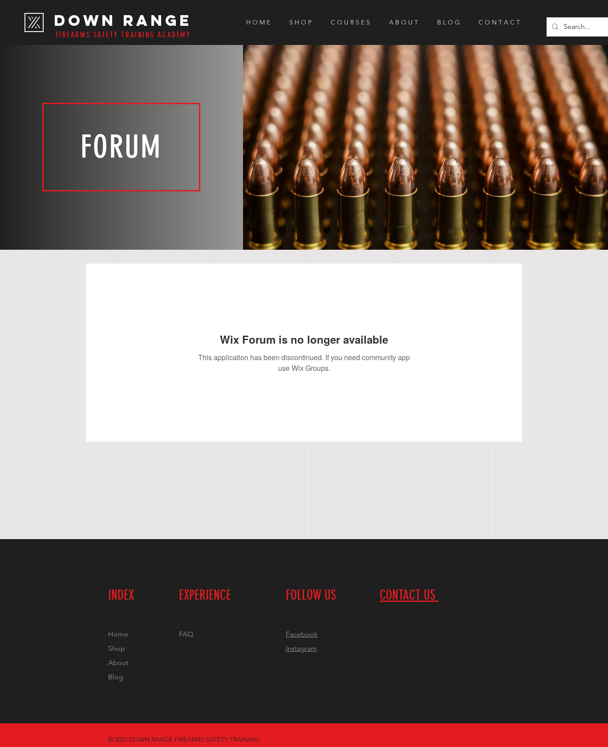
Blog (115, 677)
